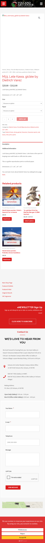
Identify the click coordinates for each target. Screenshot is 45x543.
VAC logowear (6, 296)
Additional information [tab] (9, 148)
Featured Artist (6, 289)
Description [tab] (5, 144)
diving (15, 132)
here (3, 175)
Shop (8, 69)
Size (3, 99)
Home (4, 69)
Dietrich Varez (29, 69)
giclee (19, 132)
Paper (4, 107)
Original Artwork (7, 293)
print (10, 134)
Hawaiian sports (32, 132)
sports (14, 134)
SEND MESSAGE (13, 487)
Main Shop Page (7, 283)
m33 (7, 134)
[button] (39, 18)
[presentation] (22, 477)
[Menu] (3, 3)
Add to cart (22, 119)
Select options (29, 221)
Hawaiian (24, 132)
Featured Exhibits (7, 286)
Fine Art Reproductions (17, 69)
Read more (6, 219)
